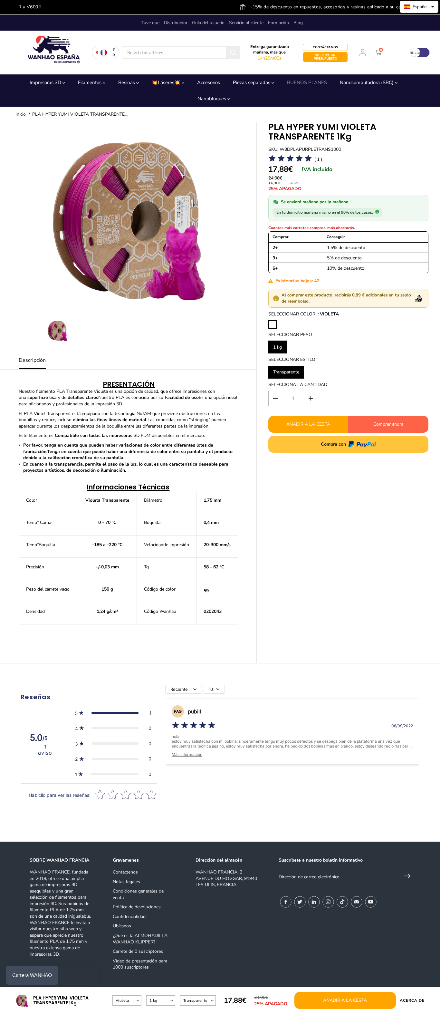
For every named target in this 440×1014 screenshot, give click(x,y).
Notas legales (126, 882)
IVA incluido (415, 52)
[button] (113, 713)
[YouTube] (371, 902)
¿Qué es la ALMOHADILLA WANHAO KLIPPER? (140, 938)
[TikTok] (342, 902)
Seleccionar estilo (291, 359)
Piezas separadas (252, 82)
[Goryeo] (300, 902)
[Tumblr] (356, 902)
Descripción (32, 360)
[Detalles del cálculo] (377, 212)
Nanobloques (212, 98)
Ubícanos (122, 926)
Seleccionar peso (290, 334)
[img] (193, 726)
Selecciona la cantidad (297, 384)
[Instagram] (328, 902)
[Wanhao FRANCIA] (51, 52)
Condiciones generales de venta (138, 894)
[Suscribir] (407, 877)
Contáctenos (125, 872)
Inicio (20, 114)
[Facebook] (286, 902)
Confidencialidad (129, 916)
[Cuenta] (363, 52)
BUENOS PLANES (307, 82)
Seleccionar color (291, 314)
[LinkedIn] (314, 902)
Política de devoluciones (137, 907)
